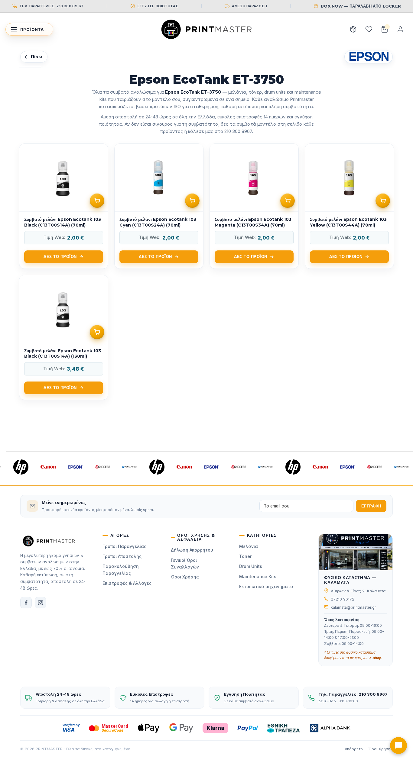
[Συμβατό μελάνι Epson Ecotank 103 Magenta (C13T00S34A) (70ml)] (254, 206)
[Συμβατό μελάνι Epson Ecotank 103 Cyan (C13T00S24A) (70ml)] (159, 206)
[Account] (400, 29)
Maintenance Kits (257, 576)
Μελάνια (248, 546)
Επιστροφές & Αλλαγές (126, 583)
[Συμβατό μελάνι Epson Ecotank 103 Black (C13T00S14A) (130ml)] (63, 337)
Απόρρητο (354, 749)
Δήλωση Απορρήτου (192, 549)
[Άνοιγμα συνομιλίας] (398, 745)
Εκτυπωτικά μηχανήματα (266, 586)
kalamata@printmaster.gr (353, 607)
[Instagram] (40, 602)
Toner (245, 556)
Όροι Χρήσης (185, 576)
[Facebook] (26, 602)
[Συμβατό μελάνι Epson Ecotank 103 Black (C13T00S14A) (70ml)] (63, 206)
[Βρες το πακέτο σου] (353, 29)
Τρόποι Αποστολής (121, 556)
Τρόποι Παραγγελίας (124, 546)
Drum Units (250, 566)
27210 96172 (342, 599)
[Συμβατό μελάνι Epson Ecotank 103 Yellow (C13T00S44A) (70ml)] (349, 206)
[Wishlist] (369, 29)
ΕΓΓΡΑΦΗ (371, 506)
